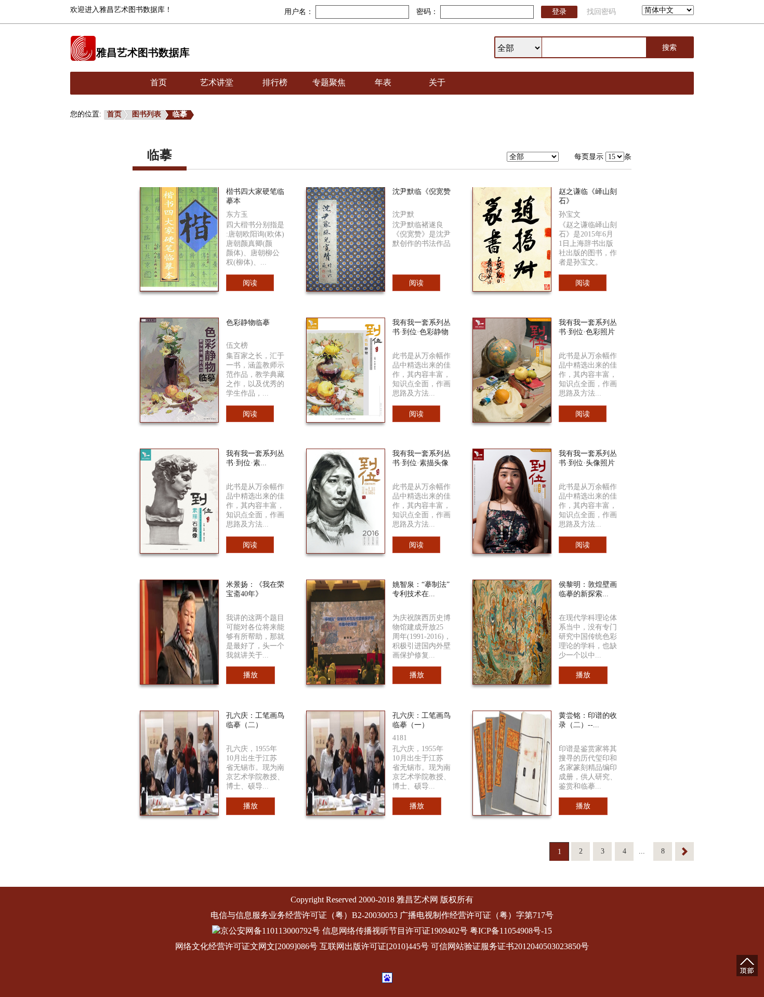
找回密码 (601, 12)
